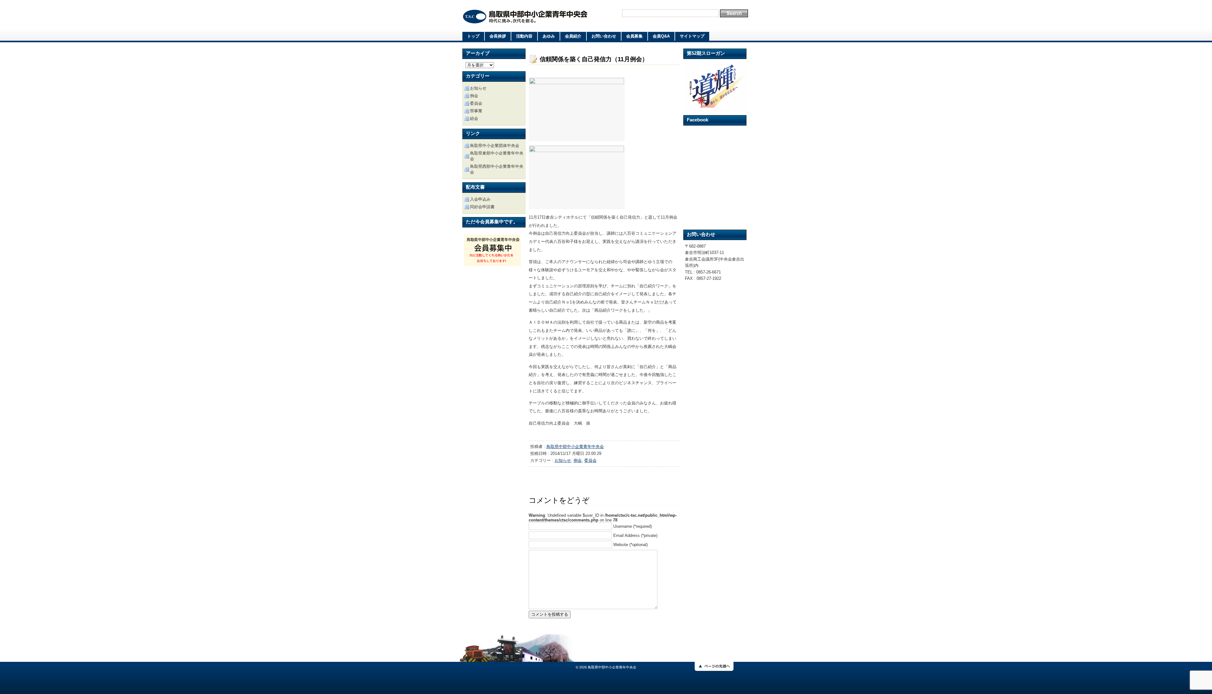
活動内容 (524, 36)
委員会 (590, 460)
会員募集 (634, 36)
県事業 (476, 111)
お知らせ (563, 460)
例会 (577, 460)
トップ (473, 36)
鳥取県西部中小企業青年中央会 (496, 169)
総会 (474, 118)
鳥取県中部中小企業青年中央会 (525, 16)
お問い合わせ (603, 36)
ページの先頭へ (714, 667)
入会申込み (480, 199)
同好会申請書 (482, 206)
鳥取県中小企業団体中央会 (494, 145)
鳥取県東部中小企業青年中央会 (496, 156)
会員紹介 (573, 36)
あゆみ (549, 36)
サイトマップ (692, 36)
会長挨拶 (498, 36)
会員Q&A (661, 36)
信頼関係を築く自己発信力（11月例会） (594, 59)
